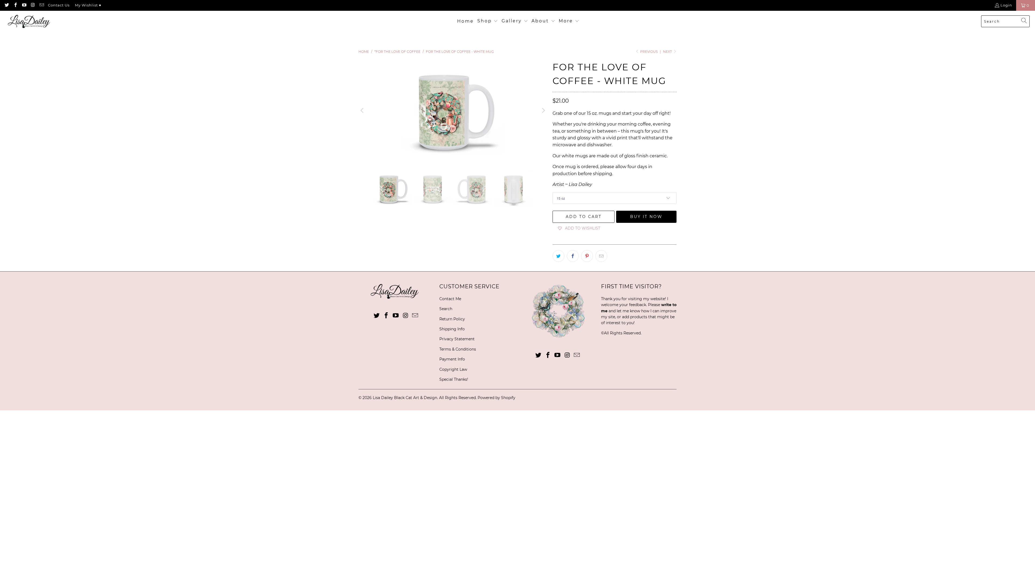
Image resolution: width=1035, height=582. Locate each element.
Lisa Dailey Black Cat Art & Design (405, 397)
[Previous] (362, 110)
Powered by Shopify (496, 397)
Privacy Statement (457, 339)
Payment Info (452, 359)
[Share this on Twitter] (558, 256)
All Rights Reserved (622, 333)
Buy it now (646, 216)
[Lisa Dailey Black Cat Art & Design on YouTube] (24, 5)
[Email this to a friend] (601, 256)
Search (445, 308)
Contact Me (450, 298)
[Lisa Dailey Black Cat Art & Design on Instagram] (32, 5)
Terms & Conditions (457, 349)
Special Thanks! (453, 379)
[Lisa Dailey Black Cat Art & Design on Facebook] (15, 5)
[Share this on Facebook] (573, 256)
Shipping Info (452, 329)
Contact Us (59, 5)
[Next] (543, 110)
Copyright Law (453, 369)
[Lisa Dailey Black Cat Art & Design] (30, 21)
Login (1006, 5)
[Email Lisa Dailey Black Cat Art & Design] (41, 5)
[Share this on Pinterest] (587, 256)
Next (668, 52)
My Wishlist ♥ (88, 5)
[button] (487, 21)
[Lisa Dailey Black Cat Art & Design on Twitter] (6, 5)
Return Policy (452, 319)
